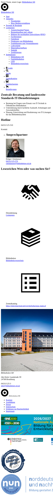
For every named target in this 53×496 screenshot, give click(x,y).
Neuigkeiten (15, 21)
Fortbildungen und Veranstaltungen (24, 43)
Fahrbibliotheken (17, 59)
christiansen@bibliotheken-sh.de (18, 163)
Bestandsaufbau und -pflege (22, 32)
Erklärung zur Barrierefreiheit (17, 409)
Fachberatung (16, 37)
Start (7, 16)
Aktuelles (9, 19)
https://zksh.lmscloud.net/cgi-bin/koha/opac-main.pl (26, 306)
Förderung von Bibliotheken (22, 41)
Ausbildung (10, 402)
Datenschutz (11, 407)
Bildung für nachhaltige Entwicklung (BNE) (28, 34)
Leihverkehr (15, 46)
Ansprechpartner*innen (20, 30)
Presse (8, 404)
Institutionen (11, 55)
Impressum (10, 411)
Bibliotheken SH (28, 2)
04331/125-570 (12, 161)
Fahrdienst (15, 39)
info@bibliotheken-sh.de (10, 386)
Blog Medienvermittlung (20, 23)
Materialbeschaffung (19, 48)
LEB (13, 61)
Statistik (14, 50)
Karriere (9, 400)
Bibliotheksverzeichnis (19, 64)
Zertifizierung (16, 52)
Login (10, 68)
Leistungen (10, 28)
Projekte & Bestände (14, 25)
